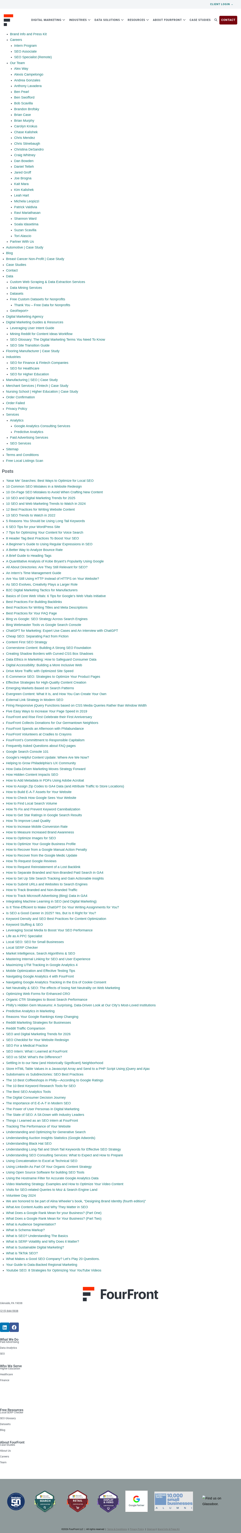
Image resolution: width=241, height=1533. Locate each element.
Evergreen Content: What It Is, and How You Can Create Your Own (56, 694)
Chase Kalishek (26, 132)
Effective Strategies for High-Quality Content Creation (46, 682)
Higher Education (10, 1368)
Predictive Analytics (28, 432)
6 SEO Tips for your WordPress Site (33, 527)
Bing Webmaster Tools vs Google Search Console (43, 625)
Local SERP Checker (22, 947)
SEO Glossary (8, 1418)
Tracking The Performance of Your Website (38, 1126)
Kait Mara (21, 184)
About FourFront (168, 20)
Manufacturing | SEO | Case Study (32, 380)
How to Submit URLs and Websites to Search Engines (47, 884)
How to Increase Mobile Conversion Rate (37, 826)
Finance (4, 1380)
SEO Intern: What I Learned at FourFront (36, 1051)
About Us (5, 1450)
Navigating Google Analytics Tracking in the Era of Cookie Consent (56, 982)
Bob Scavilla (23, 103)
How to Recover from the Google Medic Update (41, 855)
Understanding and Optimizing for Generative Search (46, 1132)
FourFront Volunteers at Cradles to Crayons (39, 734)
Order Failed (15, 403)
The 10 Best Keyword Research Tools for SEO (41, 1086)
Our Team (17, 63)
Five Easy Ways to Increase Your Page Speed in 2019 (46, 711)
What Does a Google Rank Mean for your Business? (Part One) (53, 1213)
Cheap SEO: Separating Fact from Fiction (37, 636)
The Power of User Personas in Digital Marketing (42, 1109)
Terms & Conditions (117, 1529)
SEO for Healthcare (24, 368)
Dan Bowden (24, 161)
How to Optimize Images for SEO (31, 838)
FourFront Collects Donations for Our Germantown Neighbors (52, 723)
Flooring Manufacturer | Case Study (32, 351)
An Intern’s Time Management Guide (33, 573)
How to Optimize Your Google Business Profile (41, 844)
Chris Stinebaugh (27, 143)
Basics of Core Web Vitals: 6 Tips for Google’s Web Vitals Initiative (56, 596)
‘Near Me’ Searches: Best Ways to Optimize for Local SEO (50, 481)
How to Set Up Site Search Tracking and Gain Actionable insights (55, 878)
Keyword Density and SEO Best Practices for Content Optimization (56, 919)
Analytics (17, 420)
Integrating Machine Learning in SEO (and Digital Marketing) (51, 901)
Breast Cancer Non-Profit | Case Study (35, 259)
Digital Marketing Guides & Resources (34, 322)
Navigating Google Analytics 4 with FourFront (40, 976)
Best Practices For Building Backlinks (34, 602)
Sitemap (12, 449)
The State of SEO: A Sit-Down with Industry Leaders (45, 1115)
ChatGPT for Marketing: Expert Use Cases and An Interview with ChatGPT (62, 631)
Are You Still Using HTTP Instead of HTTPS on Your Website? (52, 579)
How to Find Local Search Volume (31, 803)
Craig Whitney (24, 155)
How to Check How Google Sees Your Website (41, 798)
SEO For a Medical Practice (27, 1045)
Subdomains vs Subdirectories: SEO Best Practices (44, 1074)
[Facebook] (14, 1327)
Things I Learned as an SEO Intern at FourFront (42, 1120)
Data (9, 276)
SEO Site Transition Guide (30, 345)
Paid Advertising (9, 1342)
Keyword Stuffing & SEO (24, 924)
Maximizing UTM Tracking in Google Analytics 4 (42, 965)
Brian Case (22, 115)
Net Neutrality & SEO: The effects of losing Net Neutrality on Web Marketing (63, 988)
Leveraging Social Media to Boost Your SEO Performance (49, 930)
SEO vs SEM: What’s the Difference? (34, 1057)
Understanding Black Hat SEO (29, 1143)
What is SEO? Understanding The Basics (37, 1236)
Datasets (16, 293)
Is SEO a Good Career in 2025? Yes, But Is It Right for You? (51, 913)
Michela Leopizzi (26, 201)
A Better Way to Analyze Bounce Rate (34, 550)
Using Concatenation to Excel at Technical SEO (41, 1161)
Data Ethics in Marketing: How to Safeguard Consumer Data (51, 659)
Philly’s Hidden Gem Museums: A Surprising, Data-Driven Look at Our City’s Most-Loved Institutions (81, 1005)
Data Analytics (8, 1347)
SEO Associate (25, 51)
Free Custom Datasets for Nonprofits (37, 299)
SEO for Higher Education (29, 374)
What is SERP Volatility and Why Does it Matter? (42, 1241)
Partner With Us (22, 241)
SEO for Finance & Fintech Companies (39, 363)
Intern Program (25, 45)
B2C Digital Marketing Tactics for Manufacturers (42, 590)
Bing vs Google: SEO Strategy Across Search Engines (47, 619)
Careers (16, 40)
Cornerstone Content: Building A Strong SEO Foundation (48, 648)
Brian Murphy (24, 120)
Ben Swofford (24, 97)
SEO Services (20, 443)
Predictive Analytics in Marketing (30, 1011)
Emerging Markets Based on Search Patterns (40, 688)
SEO (2, 1353)
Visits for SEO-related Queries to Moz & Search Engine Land (51, 1190)
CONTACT (228, 20)
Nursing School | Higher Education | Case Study (42, 391)
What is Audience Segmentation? (31, 1224)
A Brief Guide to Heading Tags (28, 556)
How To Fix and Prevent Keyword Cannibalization (43, 809)
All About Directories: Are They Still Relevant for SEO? (47, 567)
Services (12, 414)
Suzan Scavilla (25, 230)
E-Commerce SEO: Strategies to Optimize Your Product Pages (53, 677)
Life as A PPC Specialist (24, 936)
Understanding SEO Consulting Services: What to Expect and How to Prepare (64, 1155)
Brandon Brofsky (26, 109)
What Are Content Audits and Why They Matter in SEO (47, 1207)
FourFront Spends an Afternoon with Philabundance (45, 729)
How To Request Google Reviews (31, 861)
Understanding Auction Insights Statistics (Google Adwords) (50, 1138)
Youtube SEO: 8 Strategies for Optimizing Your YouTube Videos (53, 1270)
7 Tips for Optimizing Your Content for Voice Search (44, 532)
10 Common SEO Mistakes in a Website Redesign (44, 486)
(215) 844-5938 (9, 1311)
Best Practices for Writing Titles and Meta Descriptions (47, 607)
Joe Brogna (22, 178)
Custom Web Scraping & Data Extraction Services (47, 282)
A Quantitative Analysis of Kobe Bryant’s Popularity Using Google (55, 561)
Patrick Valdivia (25, 207)
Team (3, 1462)
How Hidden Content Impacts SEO (32, 774)
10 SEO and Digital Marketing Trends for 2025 (40, 498)
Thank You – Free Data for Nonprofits (42, 305)
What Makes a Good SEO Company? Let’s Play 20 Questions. (53, 1259)
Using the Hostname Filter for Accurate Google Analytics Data (52, 1178)
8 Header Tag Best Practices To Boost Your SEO (42, 538)
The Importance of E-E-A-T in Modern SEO (38, 1103)
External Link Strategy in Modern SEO (34, 700)
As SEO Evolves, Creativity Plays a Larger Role (42, 584)
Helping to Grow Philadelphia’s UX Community (41, 763)
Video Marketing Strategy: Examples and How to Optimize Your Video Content (64, 1184)
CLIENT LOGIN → (221, 4)
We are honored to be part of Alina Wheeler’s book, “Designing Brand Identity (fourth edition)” (76, 1201)
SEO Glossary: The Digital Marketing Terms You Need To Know (57, 339)
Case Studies (200, 20)
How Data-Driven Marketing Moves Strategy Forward (45, 769)
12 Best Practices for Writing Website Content (40, 509)
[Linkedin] (4, 1327)
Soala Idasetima (26, 224)
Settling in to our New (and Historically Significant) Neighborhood (54, 1063)
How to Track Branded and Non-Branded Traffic (41, 890)
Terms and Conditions (22, 455)
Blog (9, 253)
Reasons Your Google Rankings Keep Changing (42, 1017)
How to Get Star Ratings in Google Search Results (44, 815)
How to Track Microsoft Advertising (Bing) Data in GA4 (46, 896)
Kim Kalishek (24, 190)
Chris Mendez (24, 138)
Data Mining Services (26, 288)
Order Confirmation (20, 397)
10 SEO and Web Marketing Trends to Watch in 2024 (46, 504)
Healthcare (6, 1374)
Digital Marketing (46, 20)
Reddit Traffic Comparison (25, 1028)
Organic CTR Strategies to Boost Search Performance (46, 999)
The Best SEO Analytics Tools (28, 1092)
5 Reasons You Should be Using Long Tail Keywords (45, 521)
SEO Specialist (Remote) (33, 57)
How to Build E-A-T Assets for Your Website (39, 792)
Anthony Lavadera (28, 86)
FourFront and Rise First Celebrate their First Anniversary (49, 717)
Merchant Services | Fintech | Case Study (37, 386)
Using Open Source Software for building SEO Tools (45, 1172)
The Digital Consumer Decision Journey (36, 1097)
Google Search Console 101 (27, 751)
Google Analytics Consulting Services (42, 426)
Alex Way (21, 68)
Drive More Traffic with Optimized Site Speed (39, 671)
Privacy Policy (16, 409)
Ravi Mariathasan (27, 213)
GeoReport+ (19, 311)
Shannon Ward (25, 218)
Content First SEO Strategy (26, 642)
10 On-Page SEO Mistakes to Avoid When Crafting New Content (54, 492)
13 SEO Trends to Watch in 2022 (30, 515)
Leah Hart (21, 195)
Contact (12, 270)
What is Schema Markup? (25, 1230)
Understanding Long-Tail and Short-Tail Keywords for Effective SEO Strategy (63, 1149)
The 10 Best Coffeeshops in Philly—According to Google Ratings (54, 1080)
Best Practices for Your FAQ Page (31, 613)
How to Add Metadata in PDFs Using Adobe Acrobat (45, 780)
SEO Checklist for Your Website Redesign (37, 1040)
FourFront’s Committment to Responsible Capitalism (45, 740)
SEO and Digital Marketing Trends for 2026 (38, 1034)
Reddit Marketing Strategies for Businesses (38, 1022)
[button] (216, 20)
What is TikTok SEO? (22, 1253)
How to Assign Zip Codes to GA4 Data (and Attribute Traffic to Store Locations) (65, 786)
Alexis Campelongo (28, 74)
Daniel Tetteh (24, 166)
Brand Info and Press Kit (28, 34)
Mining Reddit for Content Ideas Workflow (41, 334)
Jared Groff (22, 172)
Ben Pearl (21, 92)
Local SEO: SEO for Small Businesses (35, 942)
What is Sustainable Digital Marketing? (35, 1247)
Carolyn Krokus (25, 126)
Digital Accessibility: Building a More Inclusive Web (44, 665)
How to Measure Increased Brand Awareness (40, 832)
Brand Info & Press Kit (169, 1529)
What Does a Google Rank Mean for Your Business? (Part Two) (53, 1218)
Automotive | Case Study (24, 247)
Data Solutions (108, 20)
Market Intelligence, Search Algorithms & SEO (40, 953)
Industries (78, 20)
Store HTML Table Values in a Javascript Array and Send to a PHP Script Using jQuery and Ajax (78, 1069)
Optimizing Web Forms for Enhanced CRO (38, 994)
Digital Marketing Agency (24, 316)
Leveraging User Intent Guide (32, 328)
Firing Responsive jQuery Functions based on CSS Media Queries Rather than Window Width (76, 705)
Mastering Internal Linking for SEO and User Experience (48, 959)
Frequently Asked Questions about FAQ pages (41, 746)
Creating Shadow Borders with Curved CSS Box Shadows (49, 654)
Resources (137, 20)
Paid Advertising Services (29, 437)
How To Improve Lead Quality (28, 821)
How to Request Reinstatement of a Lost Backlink (43, 867)
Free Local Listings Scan (24, 461)
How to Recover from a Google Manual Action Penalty (46, 849)
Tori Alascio (22, 236)
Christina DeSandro (29, 149)
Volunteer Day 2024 (21, 1195)
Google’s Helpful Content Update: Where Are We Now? (47, 757)
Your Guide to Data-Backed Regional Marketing (41, 1265)
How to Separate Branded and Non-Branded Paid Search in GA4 (54, 872)
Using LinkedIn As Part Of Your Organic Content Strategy (49, 1167)
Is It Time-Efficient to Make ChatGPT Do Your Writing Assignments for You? (62, 907)
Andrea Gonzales (27, 80)
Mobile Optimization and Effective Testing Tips (40, 971)
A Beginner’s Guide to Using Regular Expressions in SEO (49, 544)
